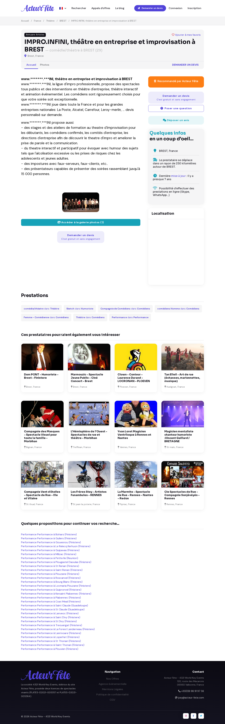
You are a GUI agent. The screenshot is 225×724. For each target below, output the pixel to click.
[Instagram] (186, 716)
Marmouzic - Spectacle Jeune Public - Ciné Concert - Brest (87, 378)
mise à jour (178, 176)
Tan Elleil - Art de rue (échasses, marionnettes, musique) (182, 378)
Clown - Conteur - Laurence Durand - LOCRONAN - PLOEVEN (134, 378)
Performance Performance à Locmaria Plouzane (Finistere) (56, 585)
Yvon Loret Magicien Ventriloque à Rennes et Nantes (134, 435)
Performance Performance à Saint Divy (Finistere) (50, 617)
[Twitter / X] (201, 716)
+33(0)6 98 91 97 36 (192, 691)
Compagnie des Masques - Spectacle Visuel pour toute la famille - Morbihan (42, 436)
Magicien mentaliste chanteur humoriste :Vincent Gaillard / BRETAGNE (178, 436)
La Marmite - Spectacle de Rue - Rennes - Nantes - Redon (135, 495)
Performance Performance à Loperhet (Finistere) (50, 637)
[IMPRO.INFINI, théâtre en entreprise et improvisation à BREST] (80, 202)
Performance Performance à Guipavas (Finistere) (50, 550)
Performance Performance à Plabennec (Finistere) (51, 597)
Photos (44, 64)
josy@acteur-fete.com (191, 697)
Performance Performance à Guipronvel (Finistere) (51, 589)
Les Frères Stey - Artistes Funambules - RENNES (89, 493)
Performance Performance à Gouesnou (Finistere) (51, 542)
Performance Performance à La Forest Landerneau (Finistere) (58, 629)
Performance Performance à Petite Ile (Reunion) (49, 558)
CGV (112, 699)
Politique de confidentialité (112, 694)
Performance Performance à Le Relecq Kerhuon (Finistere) (55, 546)
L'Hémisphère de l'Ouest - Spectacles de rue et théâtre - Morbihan (89, 435)
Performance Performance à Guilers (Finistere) (49, 538)
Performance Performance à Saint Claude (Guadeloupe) (54, 605)
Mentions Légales (112, 689)
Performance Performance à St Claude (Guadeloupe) (52, 609)
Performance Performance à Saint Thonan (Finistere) (52, 645)
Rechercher (78, 8)
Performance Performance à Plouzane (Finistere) (50, 574)
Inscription (194, 8)
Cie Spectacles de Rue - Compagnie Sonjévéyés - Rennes (182, 495)
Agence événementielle (113, 684)
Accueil (25, 20)
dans (41, 308)
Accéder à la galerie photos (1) (82, 222)
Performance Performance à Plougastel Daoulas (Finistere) (56, 562)
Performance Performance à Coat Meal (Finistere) (51, 601)
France (37, 20)
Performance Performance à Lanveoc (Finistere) (50, 613)
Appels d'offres (100, 8)
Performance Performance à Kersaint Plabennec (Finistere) (56, 593)
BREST (63, 20)
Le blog (119, 8)
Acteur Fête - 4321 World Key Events (50, 716)
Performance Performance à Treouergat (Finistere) (51, 625)
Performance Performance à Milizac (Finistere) (48, 554)
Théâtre (50, 20)
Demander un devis (152, 8)
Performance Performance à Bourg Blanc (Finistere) (52, 582)
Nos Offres (112, 678)
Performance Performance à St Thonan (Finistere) (51, 641)
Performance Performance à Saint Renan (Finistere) (52, 570)
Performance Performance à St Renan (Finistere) (50, 566)
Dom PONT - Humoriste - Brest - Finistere (41, 376)
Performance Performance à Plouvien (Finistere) (49, 649)
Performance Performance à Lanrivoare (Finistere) (51, 633)
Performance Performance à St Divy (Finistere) (49, 621)
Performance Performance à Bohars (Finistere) (49, 534)
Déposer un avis (177, 120)
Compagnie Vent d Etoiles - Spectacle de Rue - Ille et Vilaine (42, 495)
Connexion (175, 8)
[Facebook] (193, 716)
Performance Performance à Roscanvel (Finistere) (51, 578)
